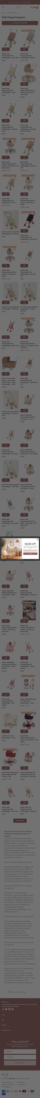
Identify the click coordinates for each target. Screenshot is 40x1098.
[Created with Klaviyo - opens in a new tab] (20, 559)
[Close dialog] (37, 539)
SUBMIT (30, 553)
